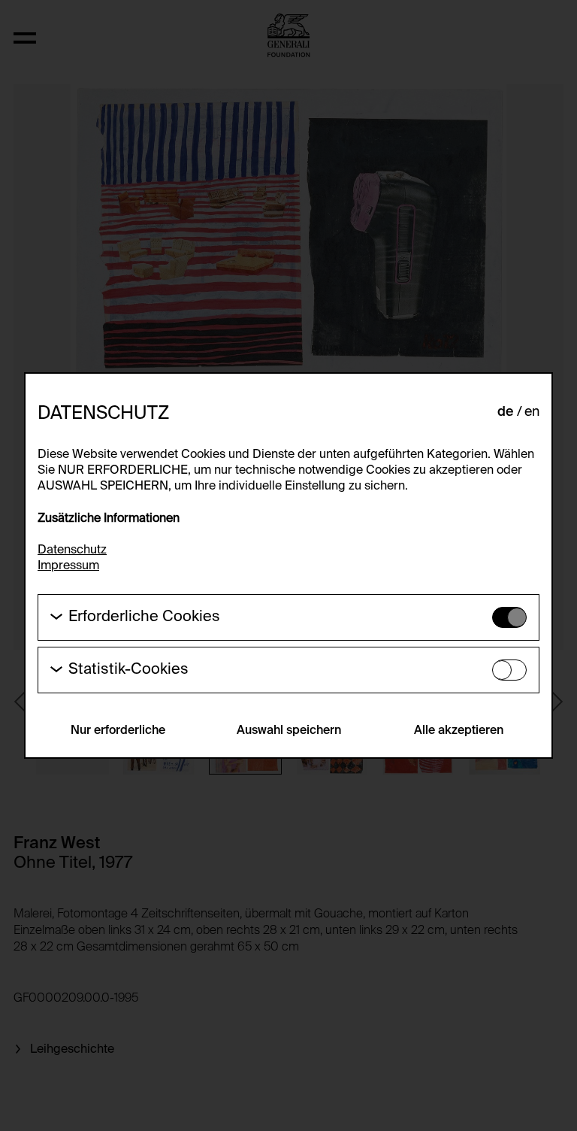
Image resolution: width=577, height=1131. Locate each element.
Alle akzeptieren (458, 731)
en (531, 412)
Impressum (68, 566)
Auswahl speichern (289, 731)
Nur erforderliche (118, 731)
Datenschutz (72, 550)
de (505, 412)
